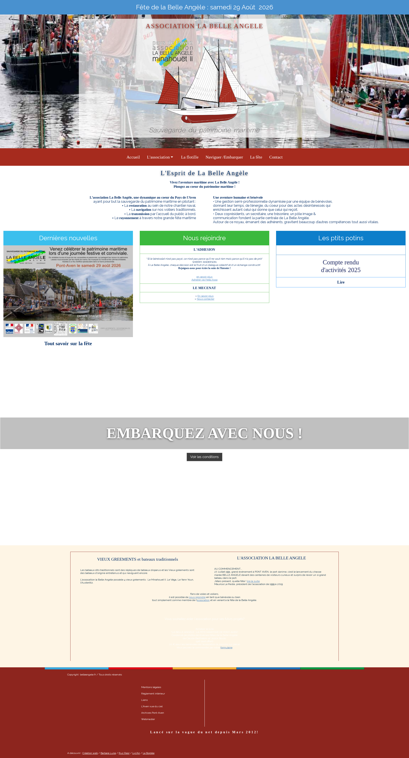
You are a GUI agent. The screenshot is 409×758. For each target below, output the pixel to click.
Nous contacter (205, 298)
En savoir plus (205, 295)
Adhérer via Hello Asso (204, 279)
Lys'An (136, 753)
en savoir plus (204, 276)
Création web (90, 753)
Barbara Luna (108, 753)
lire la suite (253, 581)
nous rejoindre (197, 597)
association (203, 600)
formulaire (226, 647)
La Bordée (148, 753)
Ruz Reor (124, 753)
